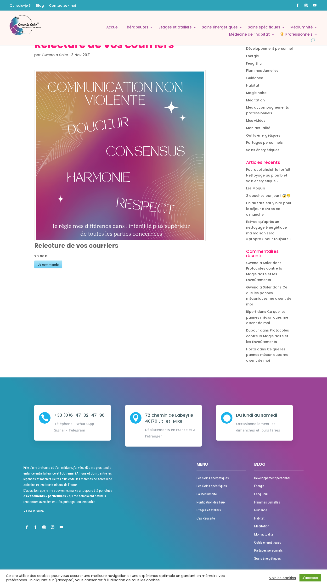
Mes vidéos (255, 120)
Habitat (252, 85)
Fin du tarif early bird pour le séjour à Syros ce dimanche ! (269, 209)
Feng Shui (254, 63)
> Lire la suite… (34, 511)
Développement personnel (269, 48)
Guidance (254, 78)
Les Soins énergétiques (213, 478)
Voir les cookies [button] (282, 578)
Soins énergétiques (220, 28)
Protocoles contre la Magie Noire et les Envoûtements (264, 274)
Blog (40, 6)
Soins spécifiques (264, 28)
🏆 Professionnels (296, 35)
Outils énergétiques (263, 135)
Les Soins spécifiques (212, 486)
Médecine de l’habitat (249, 35)
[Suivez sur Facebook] (297, 5)
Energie (252, 56)
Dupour (252, 330)
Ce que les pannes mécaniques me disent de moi (267, 317)
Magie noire (256, 92)
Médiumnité (301, 28)
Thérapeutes (136, 28)
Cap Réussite (206, 518)
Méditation (255, 100)
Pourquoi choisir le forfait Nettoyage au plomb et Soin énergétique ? (268, 175)
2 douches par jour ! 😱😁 (268, 195)
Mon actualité (258, 128)
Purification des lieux (211, 502)
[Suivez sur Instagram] (306, 5)
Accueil (112, 28)
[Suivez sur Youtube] (314, 5)
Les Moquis (255, 188)
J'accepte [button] (310, 577)
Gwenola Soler (55, 54)
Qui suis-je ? (20, 6)
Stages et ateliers (175, 28)
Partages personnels (264, 142)
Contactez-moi (62, 6)
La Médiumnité (207, 494)
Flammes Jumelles (262, 70)
